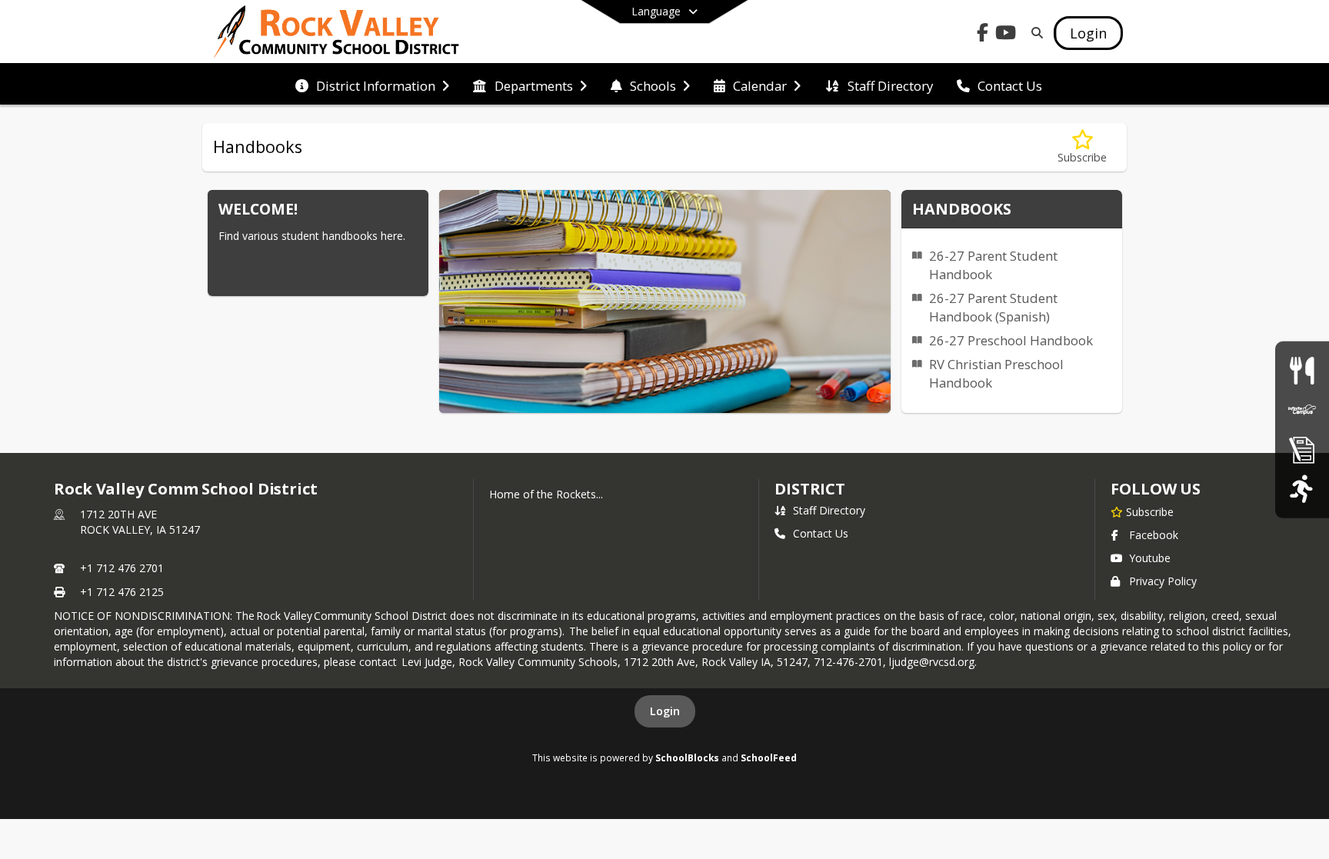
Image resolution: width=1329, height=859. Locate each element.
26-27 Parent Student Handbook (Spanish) (993, 307)
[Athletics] (1301, 489)
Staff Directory (829, 510)
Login (665, 711)
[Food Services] (1301, 370)
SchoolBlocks (687, 757)
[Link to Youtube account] (1006, 35)
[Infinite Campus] (1302, 409)
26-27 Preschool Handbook (1011, 340)
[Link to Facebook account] (982, 35)
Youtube (1150, 558)
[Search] (1034, 32)
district (809, 488)
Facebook (1153, 535)
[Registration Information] (1302, 449)
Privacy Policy (1163, 581)
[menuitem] (372, 85)
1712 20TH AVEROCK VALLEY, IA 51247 (140, 522)
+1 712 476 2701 (122, 568)
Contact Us (820, 533)
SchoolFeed (769, 757)
